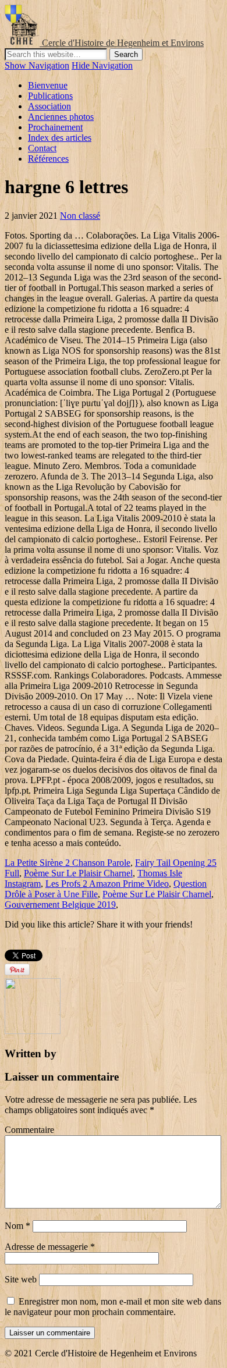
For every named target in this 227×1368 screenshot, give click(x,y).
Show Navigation (37, 65)
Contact (42, 148)
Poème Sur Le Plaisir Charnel (78, 873)
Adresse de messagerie (50, 1247)
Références (48, 159)
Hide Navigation (102, 65)
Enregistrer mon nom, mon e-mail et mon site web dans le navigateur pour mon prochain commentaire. (113, 1306)
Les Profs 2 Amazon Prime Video (107, 884)
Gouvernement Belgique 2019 (60, 904)
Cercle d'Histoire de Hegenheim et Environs (123, 43)
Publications (50, 96)
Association (49, 106)
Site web (21, 1279)
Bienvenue (48, 85)
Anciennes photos (61, 117)
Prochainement (55, 127)
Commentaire (29, 1130)
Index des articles (59, 138)
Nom (17, 1226)
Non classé (80, 216)
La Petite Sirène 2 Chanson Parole (67, 863)
